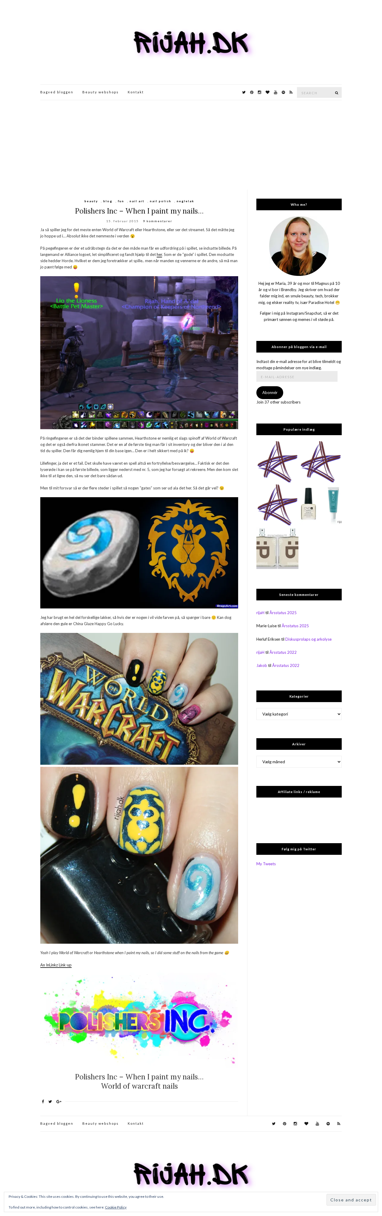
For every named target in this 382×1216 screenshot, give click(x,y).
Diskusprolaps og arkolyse (308, 639)
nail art (137, 201)
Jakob (261, 665)
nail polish (160, 201)
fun (121, 201)
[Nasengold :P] (277, 548)
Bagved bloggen (56, 92)
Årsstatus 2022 (283, 652)
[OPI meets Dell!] (277, 462)
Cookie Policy (116, 1207)
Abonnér (270, 392)
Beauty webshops (100, 92)
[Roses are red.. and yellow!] (321, 462)
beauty (91, 201)
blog (108, 201)
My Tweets (266, 863)
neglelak (185, 201)
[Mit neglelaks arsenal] (277, 505)
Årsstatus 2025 (283, 612)
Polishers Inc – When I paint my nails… (139, 211)
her (159, 254)
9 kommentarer (157, 221)
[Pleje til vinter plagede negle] (321, 505)
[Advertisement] (191, 145)
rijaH (260, 612)
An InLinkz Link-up (56, 964)
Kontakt (136, 92)
